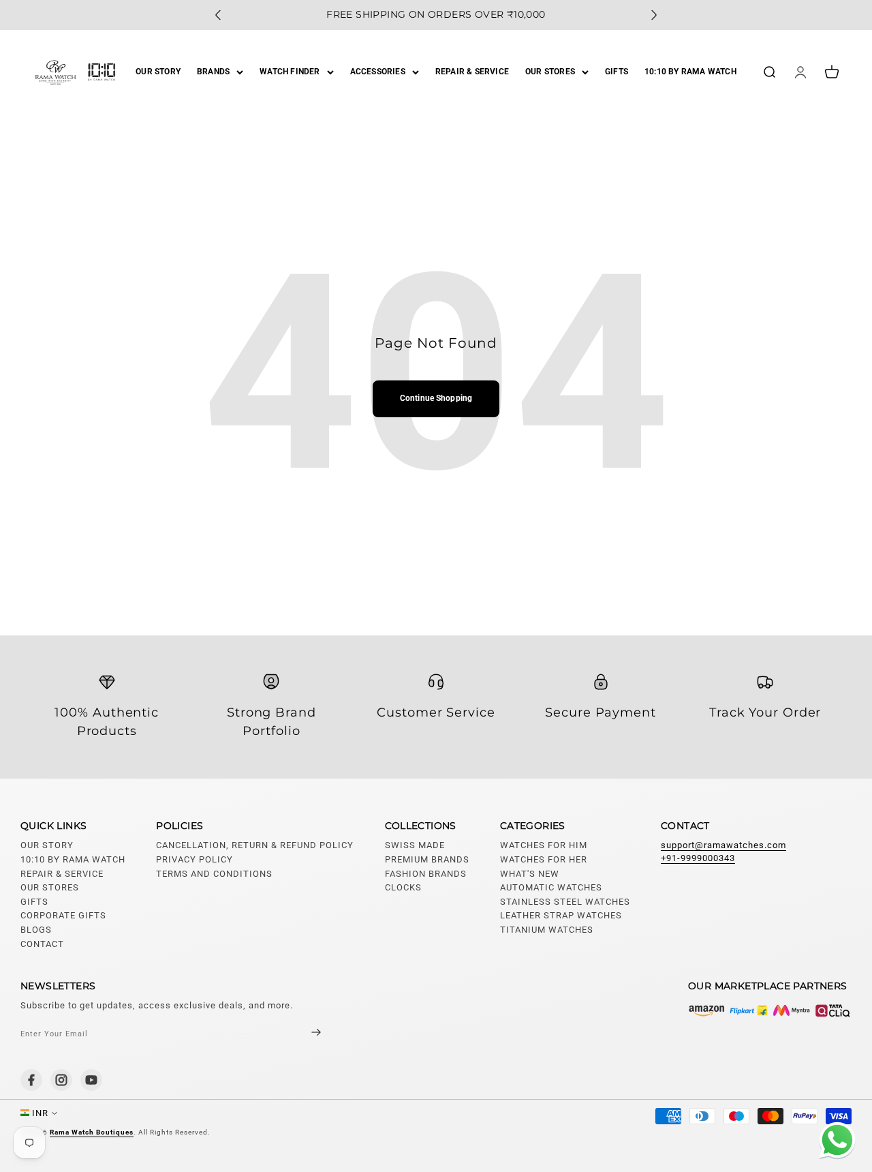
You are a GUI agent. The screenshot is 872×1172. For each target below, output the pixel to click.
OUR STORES (550, 71)
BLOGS (36, 930)
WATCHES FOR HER (543, 859)
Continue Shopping (436, 398)
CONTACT (42, 944)
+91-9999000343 (698, 858)
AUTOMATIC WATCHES (551, 887)
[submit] (304, 1034)
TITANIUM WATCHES (546, 930)
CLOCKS (403, 887)
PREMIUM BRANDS (427, 859)
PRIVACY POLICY (194, 859)
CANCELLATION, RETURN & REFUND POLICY (255, 845)
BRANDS (213, 71)
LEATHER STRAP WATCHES (561, 915)
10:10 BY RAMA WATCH (690, 71)
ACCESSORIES (377, 71)
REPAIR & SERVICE (472, 71)
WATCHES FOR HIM (543, 845)
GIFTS (616, 71)
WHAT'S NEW (529, 874)
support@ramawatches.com (723, 845)
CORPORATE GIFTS (63, 915)
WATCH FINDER (290, 71)
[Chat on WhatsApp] (834, 1142)
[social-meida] (31, 1080)
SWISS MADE (415, 845)
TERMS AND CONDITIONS (214, 874)
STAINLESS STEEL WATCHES (565, 902)
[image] (770, 1010)
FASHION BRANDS (426, 874)
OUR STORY (158, 71)
